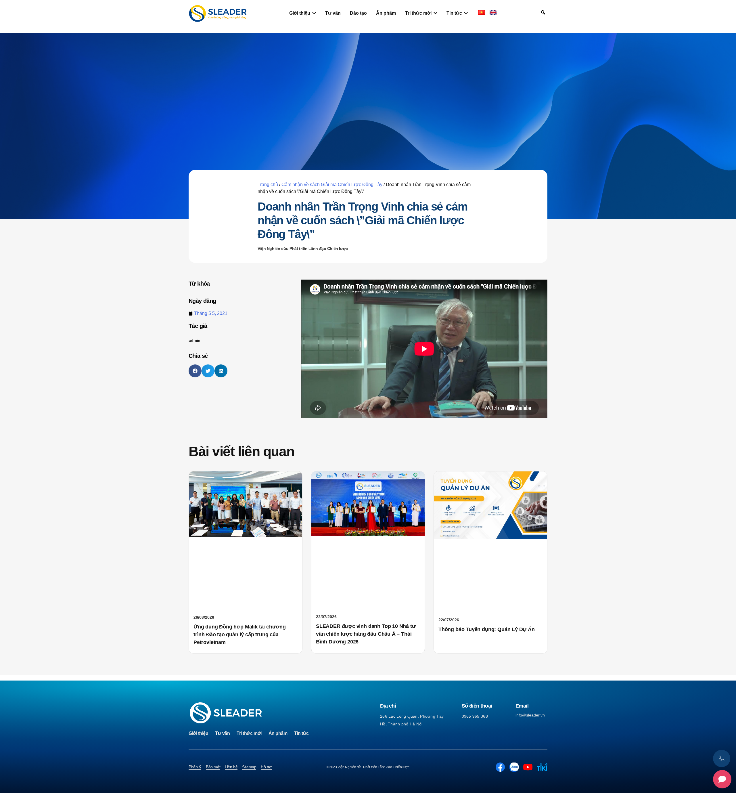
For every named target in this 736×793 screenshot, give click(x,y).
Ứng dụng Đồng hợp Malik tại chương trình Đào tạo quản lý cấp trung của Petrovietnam (239, 634)
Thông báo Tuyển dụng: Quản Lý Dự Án (486, 629)
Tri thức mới (249, 733)
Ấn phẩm (278, 733)
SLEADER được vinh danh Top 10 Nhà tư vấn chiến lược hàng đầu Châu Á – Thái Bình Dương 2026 (366, 634)
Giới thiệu (198, 733)
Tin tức (301, 733)
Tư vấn (222, 733)
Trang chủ (268, 184)
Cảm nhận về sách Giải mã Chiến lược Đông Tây (331, 184)
